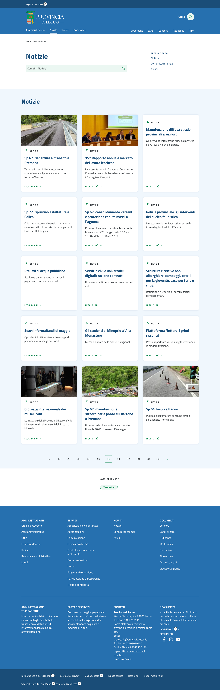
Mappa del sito (115, 676)
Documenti (79, 30)
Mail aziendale (94, 676)
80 (158, 459)
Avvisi (154, 69)
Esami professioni (77, 560)
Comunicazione (76, 538)
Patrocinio (178, 31)
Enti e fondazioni (31, 544)
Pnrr (191, 31)
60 (138, 459)
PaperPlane (47, 684)
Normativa (166, 550)
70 (148, 459)
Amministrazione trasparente (32, 609)
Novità (53, 30)
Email (117, 636)
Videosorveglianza (170, 569)
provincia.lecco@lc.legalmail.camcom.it (133, 630)
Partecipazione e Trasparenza (83, 579)
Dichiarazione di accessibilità (38, 676)
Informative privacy (69, 676)
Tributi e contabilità (78, 585)
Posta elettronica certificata (129, 624)
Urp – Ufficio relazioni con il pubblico (129, 653)
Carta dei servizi (78, 607)
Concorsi (163, 31)
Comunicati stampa (162, 64)
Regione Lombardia (36, 4)
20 (68, 459)
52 (128, 459)
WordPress (73, 684)
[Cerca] (123, 68)
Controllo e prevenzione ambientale (80, 552)
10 (58, 459)
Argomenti (137, 31)
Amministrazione (35, 30)
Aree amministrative (32, 532)
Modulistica (166, 544)
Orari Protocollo (123, 659)
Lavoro (71, 566)
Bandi (151, 31)
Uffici (24, 538)
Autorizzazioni (75, 532)
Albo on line (166, 556)
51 (118, 459)
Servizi (65, 30)
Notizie (155, 58)
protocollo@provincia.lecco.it (130, 639)
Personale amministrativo (36, 556)
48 (88, 459)
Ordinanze (165, 538)
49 (98, 459)
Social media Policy (153, 676)
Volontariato (108, 487)
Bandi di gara (167, 532)
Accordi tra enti (168, 562)
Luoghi (25, 562)
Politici (25, 550)
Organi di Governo (31, 526)
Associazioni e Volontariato (82, 526)
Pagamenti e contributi (80, 572)
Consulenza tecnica (78, 544)
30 (78, 459)
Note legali (133, 676)
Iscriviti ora (168, 629)
